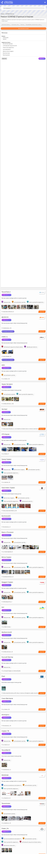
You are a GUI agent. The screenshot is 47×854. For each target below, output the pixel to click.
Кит (3, 607)
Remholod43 (6, 516)
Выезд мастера (6, 302)
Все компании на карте (23, 28)
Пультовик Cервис (8, 488)
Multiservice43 (7, 632)
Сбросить (4, 58)
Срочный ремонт (7, 49)
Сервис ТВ (5, 731)
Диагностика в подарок (8, 51)
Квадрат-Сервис (7, 582)
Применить (42, 58)
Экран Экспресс (7, 384)
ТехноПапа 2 (6, 292)
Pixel (3, 676)
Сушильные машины (5, 24)
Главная (2, 14)
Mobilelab (5, 775)
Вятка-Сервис (6, 557)
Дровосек (5, 317)
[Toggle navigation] (45, 2)
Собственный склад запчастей (10, 45)
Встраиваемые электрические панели (33, 24)
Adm (3, 365)
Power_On (5, 828)
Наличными (5, 37)
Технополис (6, 803)
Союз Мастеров (7, 698)
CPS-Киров (5, 434)
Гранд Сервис (6, 459)
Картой (4, 39)
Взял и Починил (7, 532)
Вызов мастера (6, 53)
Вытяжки (22, 24)
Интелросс (5, 715)
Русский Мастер (7, 657)
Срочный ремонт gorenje (19, 302)
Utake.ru (5, 337)
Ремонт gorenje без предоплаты (36, 302)
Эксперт (4, 409)
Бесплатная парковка (8, 43)
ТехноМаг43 (6, 750)
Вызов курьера (6, 55)
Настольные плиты (15, 24)
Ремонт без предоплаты (8, 47)
